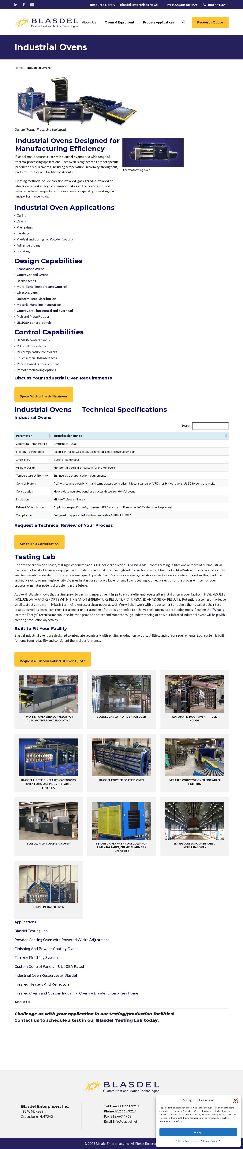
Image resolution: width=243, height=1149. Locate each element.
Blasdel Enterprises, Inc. (112, 1144)
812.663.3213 (125, 1111)
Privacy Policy (210, 1141)
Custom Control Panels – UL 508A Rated (49, 966)
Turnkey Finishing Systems (36, 957)
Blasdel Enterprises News (139, 4)
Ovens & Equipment (119, 22)
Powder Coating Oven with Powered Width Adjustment (61, 939)
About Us (89, 22)
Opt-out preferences (188, 1141)
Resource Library (102, 4)
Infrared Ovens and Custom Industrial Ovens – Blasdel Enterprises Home (76, 993)
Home (18, 67)
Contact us (26, 1020)
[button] (235, 1100)
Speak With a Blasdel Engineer (44, 396)
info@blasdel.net (125, 1121)
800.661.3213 (128, 1106)
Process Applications (159, 22)
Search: (186, 425)
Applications (25, 922)
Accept (198, 1132)
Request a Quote (210, 22)
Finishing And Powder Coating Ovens (46, 948)
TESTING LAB (136, 565)
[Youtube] (33, 5)
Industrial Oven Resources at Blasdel (45, 975)
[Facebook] (24, 5)
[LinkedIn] (16, 4)
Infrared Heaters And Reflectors (42, 984)
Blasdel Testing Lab (31, 930)
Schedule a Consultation (39, 544)
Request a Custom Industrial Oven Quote (52, 661)
